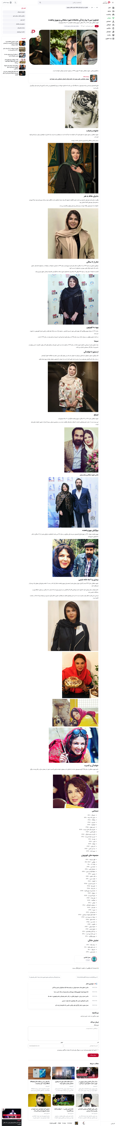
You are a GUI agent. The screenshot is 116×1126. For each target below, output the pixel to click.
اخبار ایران (22, 20)
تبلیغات (59, 1123)
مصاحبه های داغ (21, 28)
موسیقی (108, 32)
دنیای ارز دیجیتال (21, 12)
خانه (97, 7)
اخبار (109, 8)
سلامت (109, 35)
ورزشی (109, 18)
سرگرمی (109, 28)
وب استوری (108, 39)
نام (98, 1042)
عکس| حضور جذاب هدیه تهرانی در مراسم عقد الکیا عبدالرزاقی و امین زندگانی (70, 988)
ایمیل (62, 1042)
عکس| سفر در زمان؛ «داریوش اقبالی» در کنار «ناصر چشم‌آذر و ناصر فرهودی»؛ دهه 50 (68, 996)
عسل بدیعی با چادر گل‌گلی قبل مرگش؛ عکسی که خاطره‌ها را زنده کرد (71, 1005)
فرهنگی (109, 25)
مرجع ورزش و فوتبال (20, 24)
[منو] (112, 2)
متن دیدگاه (96, 1025)
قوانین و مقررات (52, 1123)
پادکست (108, 15)
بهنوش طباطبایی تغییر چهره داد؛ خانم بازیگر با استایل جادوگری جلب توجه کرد (69, 79)
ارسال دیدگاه (93, 1055)
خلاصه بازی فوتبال (21, 32)
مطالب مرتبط (94, 1064)
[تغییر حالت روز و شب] (15, 2)
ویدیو (109, 11)
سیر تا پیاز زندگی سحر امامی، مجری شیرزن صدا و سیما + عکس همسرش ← (44, 977)
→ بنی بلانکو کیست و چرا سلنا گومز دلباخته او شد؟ (87, 977)
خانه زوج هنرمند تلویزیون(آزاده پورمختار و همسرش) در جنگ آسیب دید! (71, 992)
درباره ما (64, 1123)
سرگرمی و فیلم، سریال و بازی (19, 16)
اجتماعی (108, 21)
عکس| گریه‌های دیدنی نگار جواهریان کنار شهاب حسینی (75, 1001)
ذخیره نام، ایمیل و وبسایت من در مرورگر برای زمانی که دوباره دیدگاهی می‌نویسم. (77, 1050)
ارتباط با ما (69, 1123)
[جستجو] (40, 2)
